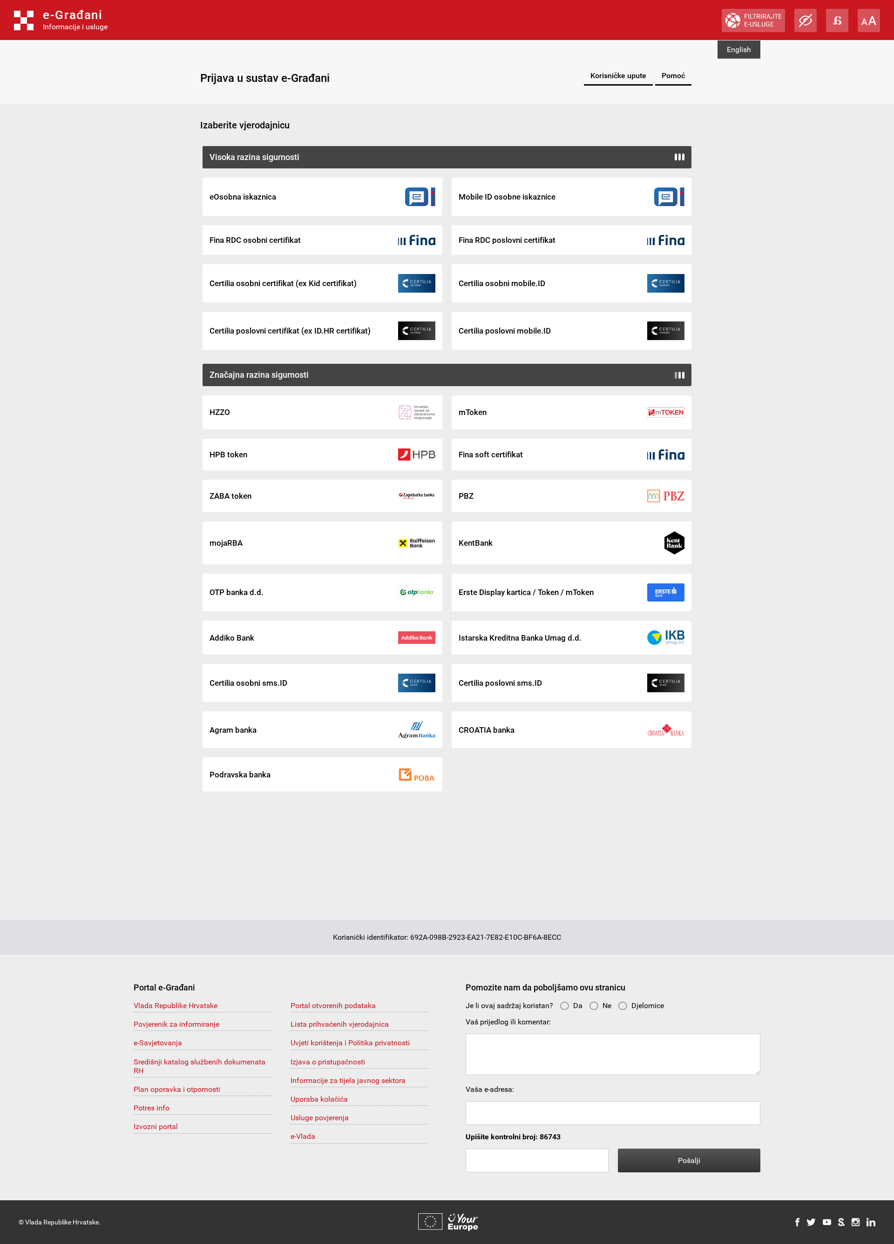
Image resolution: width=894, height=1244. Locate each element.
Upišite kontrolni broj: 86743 (513, 1136)
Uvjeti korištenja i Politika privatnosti (350, 1042)
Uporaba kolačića (319, 1099)
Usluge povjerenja (320, 1117)
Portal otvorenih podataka (333, 1005)
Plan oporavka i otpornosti (177, 1089)
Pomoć (673, 75)
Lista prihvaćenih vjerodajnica (340, 1024)
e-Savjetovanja (158, 1042)
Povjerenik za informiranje (176, 1024)
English (739, 49)
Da (577, 1005)
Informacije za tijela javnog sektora (348, 1080)
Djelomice (647, 1005)
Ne (607, 1005)
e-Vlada (303, 1136)
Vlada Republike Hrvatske (175, 1005)
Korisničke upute (618, 75)
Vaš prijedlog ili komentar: (508, 1021)
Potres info (151, 1108)
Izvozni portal (156, 1126)
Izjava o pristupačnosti (328, 1061)
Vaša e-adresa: (490, 1089)
